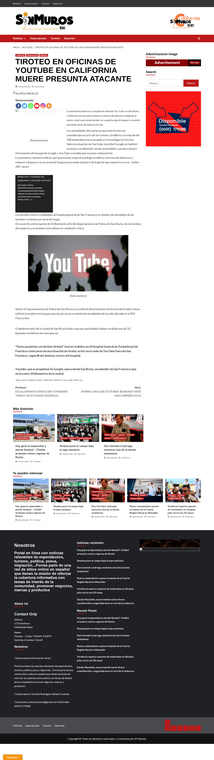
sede (70, 380)
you (81, 380)
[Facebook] (18, 106)
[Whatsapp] (30, 106)
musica (122, 435)
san (65, 380)
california (48, 380)
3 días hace (125, 458)
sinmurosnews (24, 86)
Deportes (57, 3)
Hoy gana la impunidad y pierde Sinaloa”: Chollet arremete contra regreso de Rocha (103, 552)
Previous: (41, 391)
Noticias (17, 3)
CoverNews (123, 738)
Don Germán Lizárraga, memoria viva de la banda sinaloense (120, 450)
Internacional (32, 55)
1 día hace (37, 461)
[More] (49, 106)
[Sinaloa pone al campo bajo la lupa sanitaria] (78, 428)
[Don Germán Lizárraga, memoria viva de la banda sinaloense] (122, 428)
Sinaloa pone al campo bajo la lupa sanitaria (100, 560)
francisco (57, 380)
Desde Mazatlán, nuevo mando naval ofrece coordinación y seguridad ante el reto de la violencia (105, 601)
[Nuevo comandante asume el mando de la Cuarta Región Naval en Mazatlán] (145, 490)
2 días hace (81, 454)
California (20, 55)
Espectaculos (31, 3)
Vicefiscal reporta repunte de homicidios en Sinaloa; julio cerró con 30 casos (182, 509)
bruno (40, 380)
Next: (111, 391)
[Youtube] (36, 106)
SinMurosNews (22, 438)
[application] (34, 194)
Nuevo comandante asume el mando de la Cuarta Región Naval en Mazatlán (144, 509)
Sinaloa (37, 435)
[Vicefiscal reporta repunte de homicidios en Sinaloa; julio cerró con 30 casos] (183, 490)
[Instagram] (43, 106)
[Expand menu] (24, 38)
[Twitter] (24, 106)
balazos (32, 380)
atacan (24, 380)
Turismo (45, 3)
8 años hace (39, 86)
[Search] (199, 38)
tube (75, 380)
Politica (29, 435)
